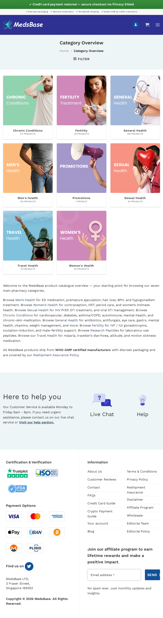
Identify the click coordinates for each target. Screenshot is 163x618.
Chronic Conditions (18, 315)
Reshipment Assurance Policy (56, 355)
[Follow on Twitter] (29, 566)
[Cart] (147, 24)
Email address (102, 575)
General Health (66, 320)
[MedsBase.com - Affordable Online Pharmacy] (23, 25)
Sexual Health (38, 310)
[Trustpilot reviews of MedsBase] (20, 473)
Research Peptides (104, 330)
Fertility (98, 325)
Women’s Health (45, 305)
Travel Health (47, 335)
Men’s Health (25, 300)
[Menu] (157, 25)
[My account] (136, 24)
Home (64, 51)
